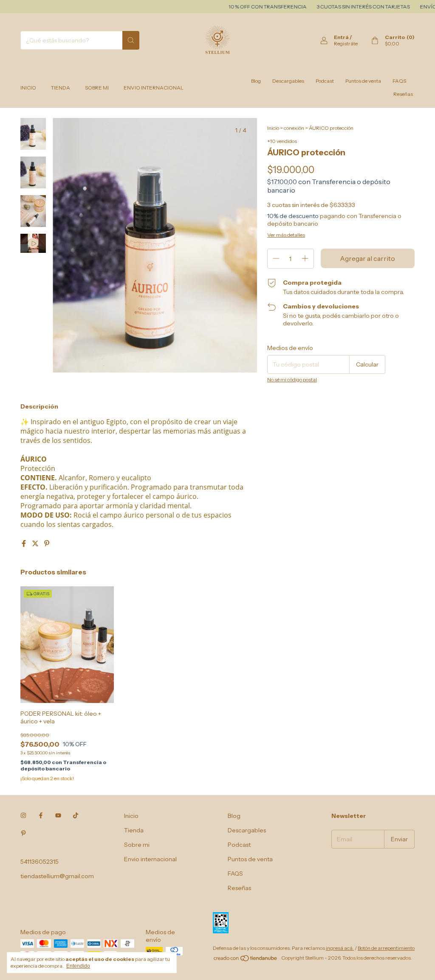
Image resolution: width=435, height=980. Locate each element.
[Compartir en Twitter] (36, 543)
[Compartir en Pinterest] (46, 543)
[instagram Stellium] (23, 816)
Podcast (325, 81)
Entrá (341, 37)
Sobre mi (97, 87)
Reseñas (403, 94)
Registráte (346, 43)
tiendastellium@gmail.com (57, 876)
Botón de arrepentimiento (386, 948)
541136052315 (39, 861)
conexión (294, 128)
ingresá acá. (340, 948)
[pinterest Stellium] (23, 833)
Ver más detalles (286, 235)
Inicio (28, 87)
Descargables (288, 81)
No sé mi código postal (292, 379)
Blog (256, 81)
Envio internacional (154, 87)
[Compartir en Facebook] (24, 543)
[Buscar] (130, 40)
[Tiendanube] (246, 960)
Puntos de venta (363, 81)
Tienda (60, 87)
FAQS (399, 81)
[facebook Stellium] (41, 816)
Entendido (78, 966)
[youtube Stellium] (58, 816)
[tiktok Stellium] (76, 816)
